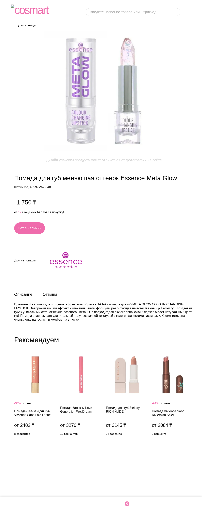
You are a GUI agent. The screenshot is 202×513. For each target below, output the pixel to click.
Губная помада (26, 25)
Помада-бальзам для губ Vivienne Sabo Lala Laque (35, 395)
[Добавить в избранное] (82, 228)
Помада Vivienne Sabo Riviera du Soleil (173, 395)
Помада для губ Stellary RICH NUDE (127, 395)
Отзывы (50, 294)
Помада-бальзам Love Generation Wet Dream (81, 395)
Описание (23, 294)
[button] (190, 339)
